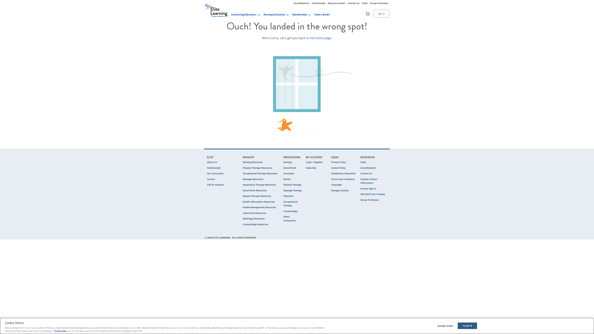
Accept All (467, 325)
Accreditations (301, 3)
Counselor (288, 173)
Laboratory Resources (254, 213)
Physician (288, 196)
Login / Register (314, 162)
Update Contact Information (368, 181)
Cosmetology (290, 211)
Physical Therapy (292, 184)
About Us (212, 162)
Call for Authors (215, 184)
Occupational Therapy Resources (260, 173)
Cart (368, 13)
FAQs (365, 3)
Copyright (336, 184)
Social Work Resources (255, 190)
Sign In (381, 13)
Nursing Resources (253, 162)
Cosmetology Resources (255, 224)
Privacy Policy (338, 162)
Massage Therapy (292, 190)
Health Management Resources (259, 207)
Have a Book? (322, 14)
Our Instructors (215, 173)
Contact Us (353, 3)
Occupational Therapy (290, 203)
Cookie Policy (338, 167)
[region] (297, 326)
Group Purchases (379, 3)
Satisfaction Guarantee (343, 173)
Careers (211, 179)
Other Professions (289, 218)
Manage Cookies (340, 190)
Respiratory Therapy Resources (259, 184)
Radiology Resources (254, 218)
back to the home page (315, 38)
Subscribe (311, 167)
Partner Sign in (368, 188)
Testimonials (318, 3)
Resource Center (336, 3)
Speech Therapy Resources (257, 196)
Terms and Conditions (343, 179)
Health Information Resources (259, 201)
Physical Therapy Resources (257, 167)
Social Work (289, 167)
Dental (286, 179)
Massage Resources (253, 179)
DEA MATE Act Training (372, 194)
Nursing (287, 162)
